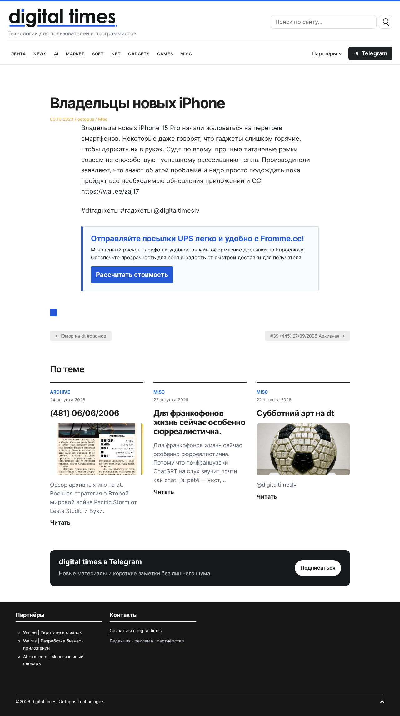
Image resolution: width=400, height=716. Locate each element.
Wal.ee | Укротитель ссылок (52, 632)
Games (165, 53)
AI (56, 53)
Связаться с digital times (136, 630)
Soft (98, 53)
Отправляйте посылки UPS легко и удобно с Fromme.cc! (197, 238)
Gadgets (138, 53)
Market (75, 53)
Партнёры (324, 53)
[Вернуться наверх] (382, 701)
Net (116, 53)
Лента (18, 53)
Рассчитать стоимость (132, 274)
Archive (60, 391)
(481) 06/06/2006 (84, 413)
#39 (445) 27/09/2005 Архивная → (307, 335)
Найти (385, 22)
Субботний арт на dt (295, 413)
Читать (60, 522)
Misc (186, 53)
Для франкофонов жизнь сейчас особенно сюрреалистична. (199, 422)
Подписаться (318, 568)
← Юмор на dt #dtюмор (80, 335)
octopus (86, 119)
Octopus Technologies (81, 701)
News (40, 53)
